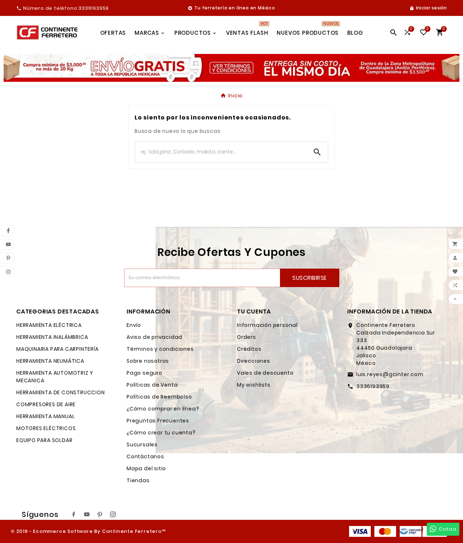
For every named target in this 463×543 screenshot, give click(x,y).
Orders (246, 337)
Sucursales (142, 444)
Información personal (267, 325)
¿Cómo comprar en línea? (163, 408)
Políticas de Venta (152, 384)
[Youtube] (86, 514)
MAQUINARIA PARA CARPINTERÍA (57, 349)
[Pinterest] (99, 514)
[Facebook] (73, 514)
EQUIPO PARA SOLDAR (44, 440)
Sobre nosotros (148, 361)
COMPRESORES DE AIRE (46, 404)
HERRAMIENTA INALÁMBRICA (52, 337)
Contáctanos (145, 456)
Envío (134, 325)
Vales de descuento (265, 372)
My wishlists (254, 384)
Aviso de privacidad (154, 337)
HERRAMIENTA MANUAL (45, 416)
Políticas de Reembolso (159, 396)
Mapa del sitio (146, 468)
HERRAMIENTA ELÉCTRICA (49, 325)
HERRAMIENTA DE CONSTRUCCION (60, 392)
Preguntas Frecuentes (158, 420)
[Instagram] (112, 514)
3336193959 (373, 386)
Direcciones (253, 361)
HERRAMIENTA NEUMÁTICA (50, 361)
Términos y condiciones (160, 349)
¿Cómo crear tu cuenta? (161, 432)
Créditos (249, 349)
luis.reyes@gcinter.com (390, 374)
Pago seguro (144, 372)
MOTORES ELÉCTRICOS (46, 428)
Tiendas (138, 480)
